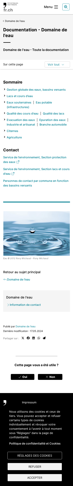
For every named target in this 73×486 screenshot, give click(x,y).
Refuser (35, 466)
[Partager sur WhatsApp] (38, 338)
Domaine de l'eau (25, 326)
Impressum (29, 402)
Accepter (34, 477)
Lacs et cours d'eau (20, 96)
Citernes (12, 131)
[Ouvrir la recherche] (65, 7)
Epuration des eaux (52, 120)
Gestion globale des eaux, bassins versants (36, 89)
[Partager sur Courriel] (44, 338)
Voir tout (54, 64)
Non (52, 377)
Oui (24, 377)
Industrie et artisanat (21, 124)
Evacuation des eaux (21, 120)
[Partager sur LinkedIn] (33, 338)
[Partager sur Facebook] (28, 338)
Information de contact (25, 304)
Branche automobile (53, 124)
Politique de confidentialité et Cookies (35, 443)
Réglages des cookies (34, 455)
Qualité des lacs (53, 113)
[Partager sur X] (22, 338)
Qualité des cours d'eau (22, 113)
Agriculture (14, 137)
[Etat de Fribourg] (9, 404)
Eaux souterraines (19, 102)
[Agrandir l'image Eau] (36, 233)
